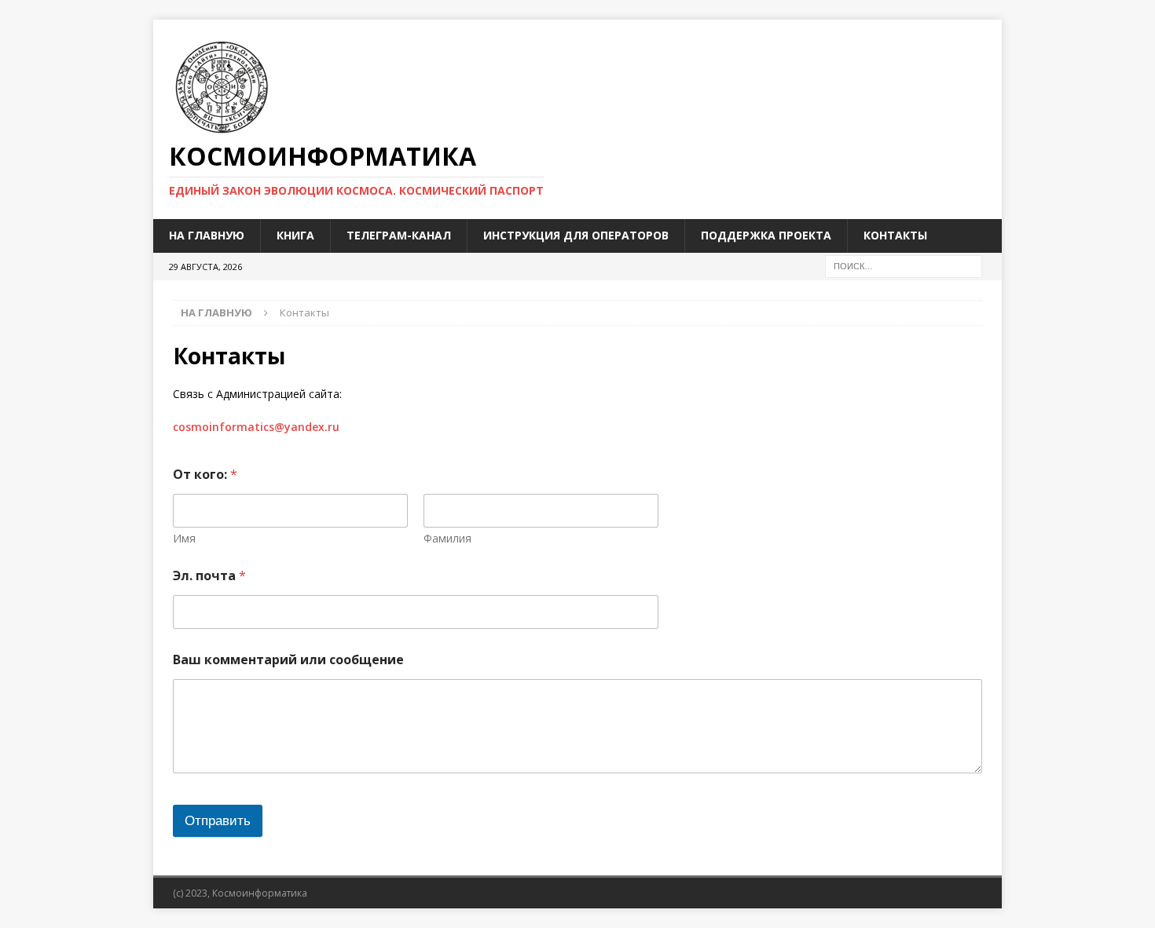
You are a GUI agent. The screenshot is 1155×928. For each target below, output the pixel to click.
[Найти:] (903, 265)
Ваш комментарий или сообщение (288, 659)
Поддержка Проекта (766, 235)
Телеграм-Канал (398, 235)
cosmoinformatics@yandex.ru (256, 426)
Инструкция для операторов (576, 235)
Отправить (218, 820)
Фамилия (447, 538)
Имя (184, 538)
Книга (295, 235)
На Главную (206, 235)
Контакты (895, 235)
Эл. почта (209, 575)
